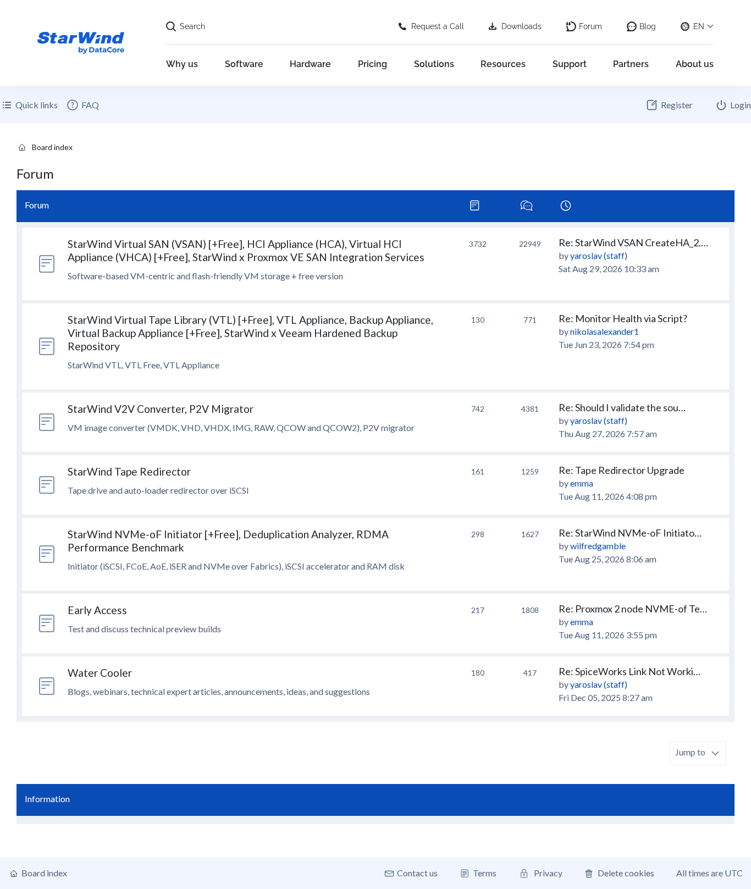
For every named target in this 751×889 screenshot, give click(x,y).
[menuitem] (82, 105)
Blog (647, 26)
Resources (503, 64)
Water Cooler (100, 672)
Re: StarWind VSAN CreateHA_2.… (633, 242)
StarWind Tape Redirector (129, 471)
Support (570, 64)
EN (698, 26)
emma (581, 483)
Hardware (310, 64)
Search (192, 26)
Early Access (97, 610)
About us (695, 64)
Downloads (521, 26)
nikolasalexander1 (604, 331)
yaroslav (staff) (598, 255)
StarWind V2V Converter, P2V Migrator (160, 408)
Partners (631, 64)
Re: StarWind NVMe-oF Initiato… (630, 533)
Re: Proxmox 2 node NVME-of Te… (633, 609)
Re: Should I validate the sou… (622, 407)
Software (244, 64)
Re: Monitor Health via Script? (623, 318)
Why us (182, 64)
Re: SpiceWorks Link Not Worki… (629, 671)
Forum (590, 26)
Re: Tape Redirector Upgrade (621, 470)
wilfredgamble (598, 545)
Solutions (434, 64)
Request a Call (437, 26)
